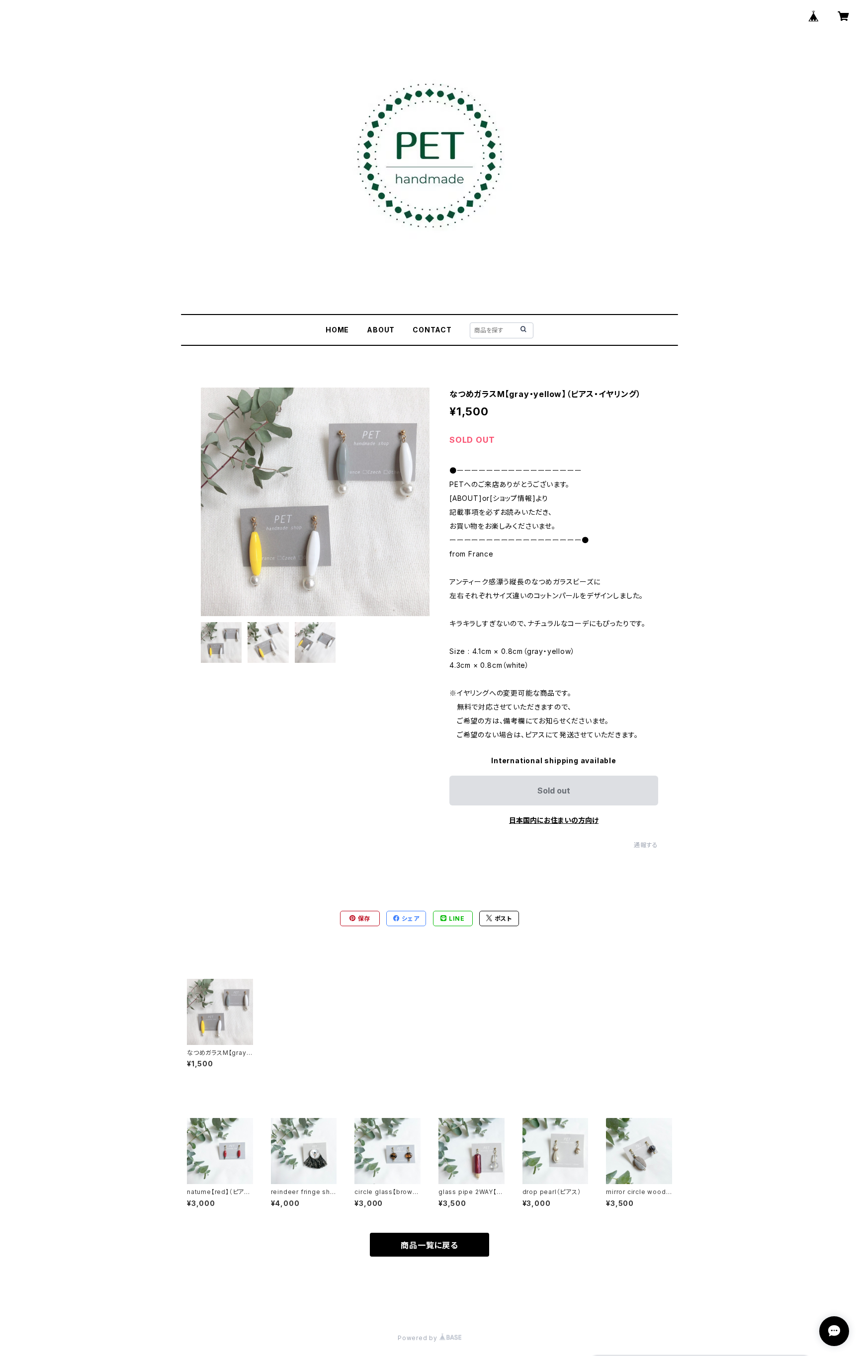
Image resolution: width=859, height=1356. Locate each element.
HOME (337, 329)
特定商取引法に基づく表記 (300, 1302)
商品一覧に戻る (429, 1245)
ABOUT (381, 329)
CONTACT (432, 329)
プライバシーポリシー (218, 1302)
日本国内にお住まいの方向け (554, 820)
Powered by (418, 1338)
